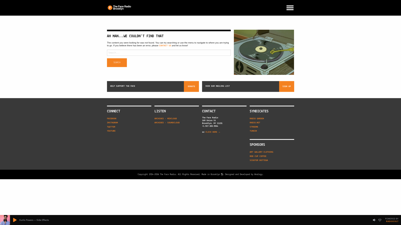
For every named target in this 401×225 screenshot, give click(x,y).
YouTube (111, 131)
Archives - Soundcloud (167, 123)
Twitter (111, 127)
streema (254, 127)
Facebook (111, 119)
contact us (165, 46)
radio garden (257, 119)
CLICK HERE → (213, 132)
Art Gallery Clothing (261, 152)
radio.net (255, 123)
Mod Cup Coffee (258, 156)
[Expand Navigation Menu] (290, 7)
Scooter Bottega (259, 160)
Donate (191, 86)
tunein (253, 131)
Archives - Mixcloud (165, 119)
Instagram (112, 123)
